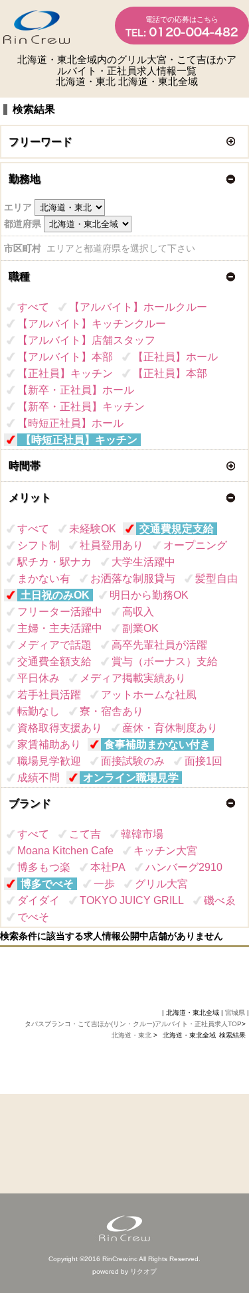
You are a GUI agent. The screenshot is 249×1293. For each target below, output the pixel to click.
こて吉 (85, 834)
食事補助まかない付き (157, 744)
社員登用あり (111, 545)
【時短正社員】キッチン (79, 439)
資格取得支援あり (59, 727)
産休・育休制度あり (170, 727)
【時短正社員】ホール (70, 423)
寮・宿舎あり (111, 711)
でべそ (33, 917)
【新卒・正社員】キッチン (81, 406)
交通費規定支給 (176, 528)
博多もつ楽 (43, 867)
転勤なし (38, 711)
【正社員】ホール (175, 356)
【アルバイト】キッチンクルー (91, 323)
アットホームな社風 (149, 694)
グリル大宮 (161, 883)
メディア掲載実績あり (133, 678)
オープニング (195, 545)
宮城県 (235, 1012)
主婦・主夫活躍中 (59, 628)
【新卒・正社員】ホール (75, 390)
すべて (33, 307)
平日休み (38, 678)
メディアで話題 (54, 644)
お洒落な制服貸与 (132, 578)
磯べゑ (220, 900)
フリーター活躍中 (59, 611)
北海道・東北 (132, 1035)
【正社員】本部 (170, 373)
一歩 (104, 883)
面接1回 (203, 761)
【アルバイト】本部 (65, 356)
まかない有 (43, 578)
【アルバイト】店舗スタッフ (86, 340)
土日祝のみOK (55, 595)
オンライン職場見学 (131, 777)
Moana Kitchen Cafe (65, 850)
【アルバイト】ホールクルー (138, 307)
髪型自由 (216, 578)
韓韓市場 (142, 834)
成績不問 (38, 777)
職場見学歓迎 (49, 761)
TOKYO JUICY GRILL (132, 900)
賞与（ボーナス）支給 (165, 661)
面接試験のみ (133, 761)
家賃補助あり (49, 744)
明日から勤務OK (149, 595)
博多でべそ (47, 883)
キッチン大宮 (165, 850)
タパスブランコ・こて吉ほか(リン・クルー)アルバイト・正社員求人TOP (133, 1023)
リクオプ (143, 1271)
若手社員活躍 (49, 694)
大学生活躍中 (143, 562)
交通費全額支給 (54, 661)
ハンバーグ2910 (183, 867)
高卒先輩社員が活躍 (159, 644)
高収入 (138, 611)
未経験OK (92, 528)
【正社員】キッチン (65, 373)
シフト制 (38, 545)
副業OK (140, 628)
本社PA (107, 867)
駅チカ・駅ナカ (54, 562)
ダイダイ (38, 900)
